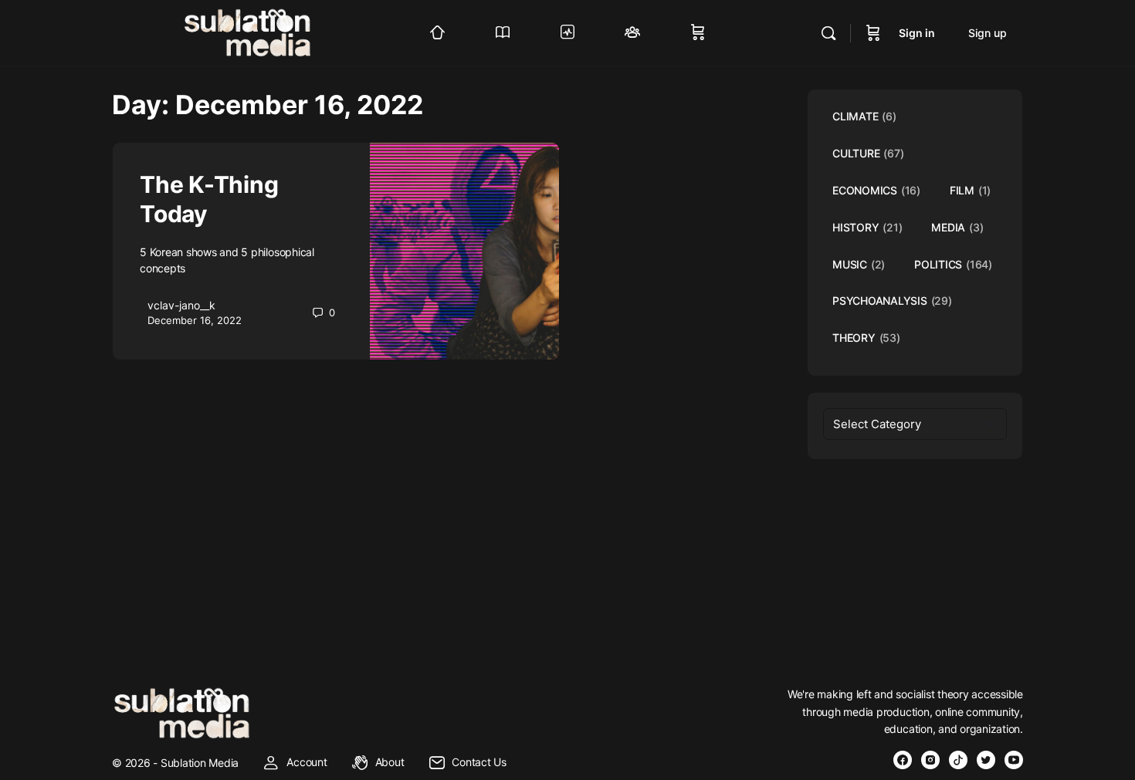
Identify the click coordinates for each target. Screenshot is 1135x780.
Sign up (987, 32)
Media (957, 227)
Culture (867, 153)
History (867, 227)
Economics (876, 190)
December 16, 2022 (194, 320)
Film (970, 190)
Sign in (917, 32)
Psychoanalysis (892, 300)
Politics (953, 264)
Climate (864, 116)
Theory (866, 337)
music (858, 264)
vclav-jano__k (181, 305)
